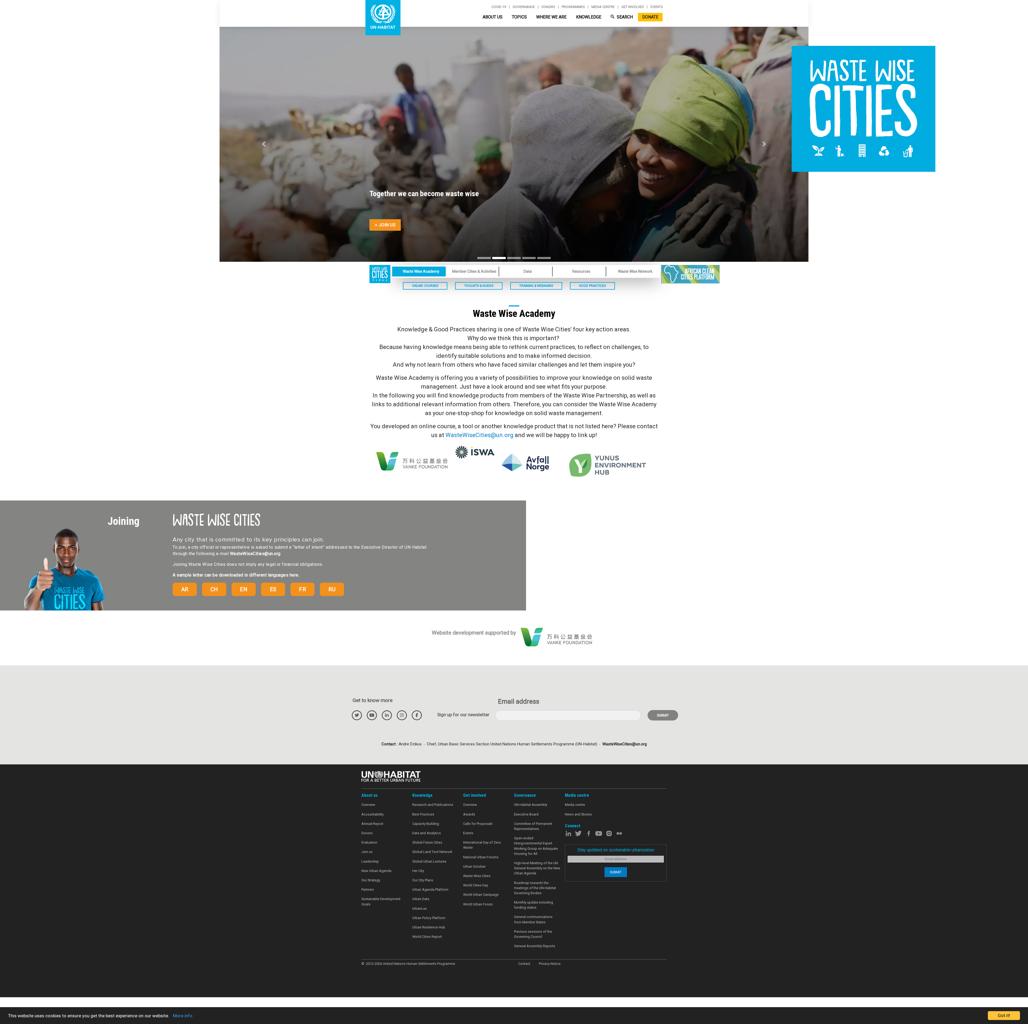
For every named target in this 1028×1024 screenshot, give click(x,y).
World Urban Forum (478, 904)
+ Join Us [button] (385, 224)
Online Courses (425, 286)
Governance (524, 7)
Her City (418, 871)
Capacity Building (425, 824)
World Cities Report (427, 937)
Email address (518, 701)
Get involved (632, 7)
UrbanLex (419, 909)
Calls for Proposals (478, 824)
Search (624, 17)
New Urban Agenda (376, 871)
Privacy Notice (550, 964)
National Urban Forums (480, 857)
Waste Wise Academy (421, 271)
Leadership (370, 861)
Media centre (603, 7)
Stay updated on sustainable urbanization (615, 849)
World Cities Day (475, 885)
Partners (367, 890)
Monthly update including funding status (533, 904)
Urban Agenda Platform (430, 890)
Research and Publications (432, 805)
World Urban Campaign (481, 895)
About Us (492, 17)
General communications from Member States (533, 919)
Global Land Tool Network (432, 852)
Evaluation (369, 842)
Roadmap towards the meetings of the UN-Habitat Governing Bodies (535, 888)
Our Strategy (370, 880)
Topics (519, 17)
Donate (650, 17)
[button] (264, 144)
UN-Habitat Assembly (530, 805)
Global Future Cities (427, 842)
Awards (469, 814)
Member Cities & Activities (474, 271)
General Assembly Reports (534, 946)
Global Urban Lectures (429, 861)
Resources (581, 271)
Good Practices (592, 286)
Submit (663, 715)
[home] (379, 273)
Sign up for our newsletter (463, 714)
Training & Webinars (536, 286)
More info (182, 1015)
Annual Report (372, 824)
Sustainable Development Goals (380, 901)
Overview (368, 805)
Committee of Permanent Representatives (533, 826)
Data (528, 271)
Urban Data (420, 899)
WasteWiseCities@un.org (479, 435)
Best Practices (423, 814)
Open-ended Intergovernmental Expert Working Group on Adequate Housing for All (536, 846)
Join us (367, 852)
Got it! (1004, 1015)
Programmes (573, 7)
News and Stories (578, 814)
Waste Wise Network (635, 271)
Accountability (372, 814)
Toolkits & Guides (478, 286)
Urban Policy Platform (428, 918)
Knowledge (588, 17)
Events (657, 7)
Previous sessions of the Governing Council (533, 934)
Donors (548, 7)
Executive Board (526, 814)
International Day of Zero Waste (482, 844)
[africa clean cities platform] (690, 273)
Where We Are (551, 17)
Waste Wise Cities (476, 876)
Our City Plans (422, 880)
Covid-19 (499, 7)
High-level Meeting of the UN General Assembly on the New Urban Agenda (537, 868)
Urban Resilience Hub (428, 927)
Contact (524, 964)
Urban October (474, 866)
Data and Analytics (426, 833)
